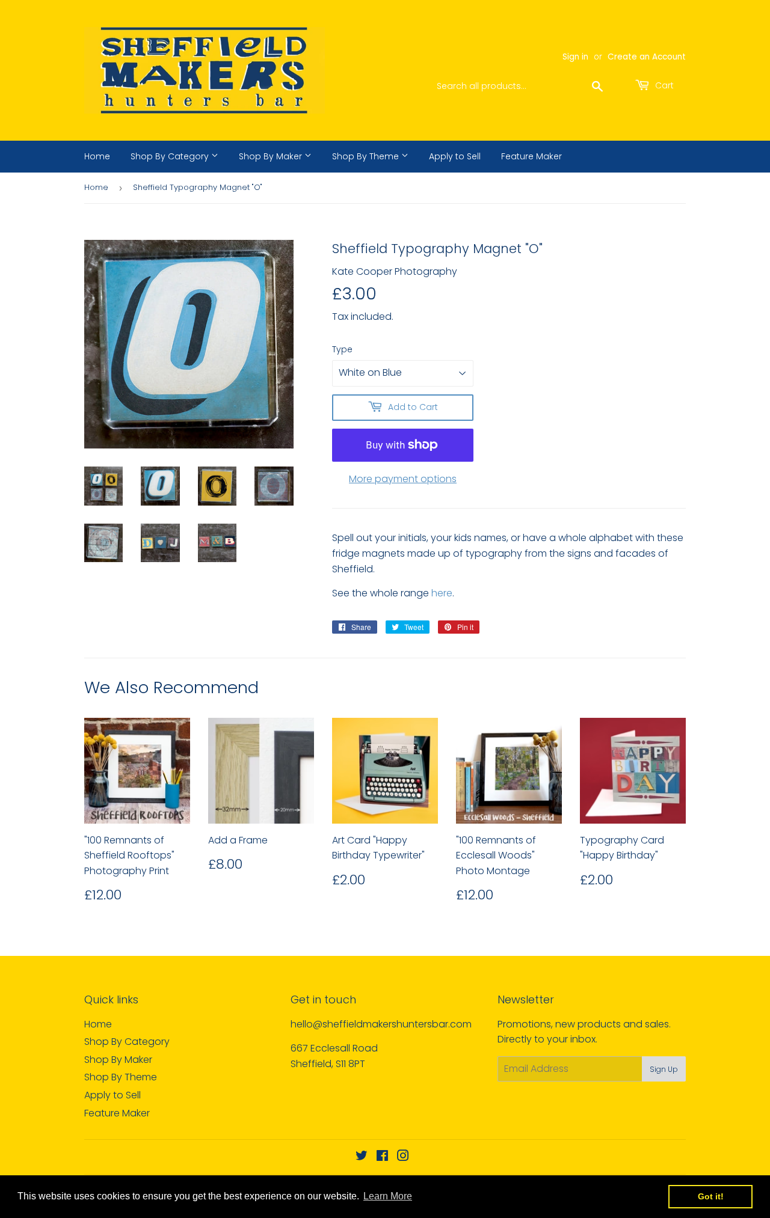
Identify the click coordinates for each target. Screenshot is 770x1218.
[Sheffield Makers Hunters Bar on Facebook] (382, 1157)
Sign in (575, 57)
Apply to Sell (455, 156)
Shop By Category (171, 156)
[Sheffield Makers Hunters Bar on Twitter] (362, 1157)
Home (97, 156)
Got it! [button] (711, 1196)
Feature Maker (531, 156)
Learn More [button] (387, 1196)
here (441, 593)
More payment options (403, 479)
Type (342, 349)
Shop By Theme (366, 156)
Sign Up (664, 1069)
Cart (663, 85)
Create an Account (647, 57)
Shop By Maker (271, 156)
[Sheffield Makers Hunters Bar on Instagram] (403, 1157)
